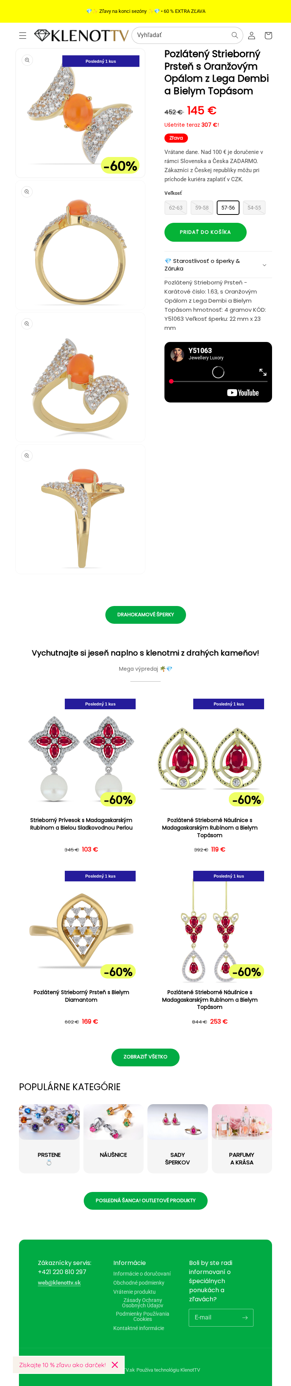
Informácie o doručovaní (142, 1274)
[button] (22, 35)
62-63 (176, 208)
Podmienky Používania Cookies (142, 1316)
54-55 (254, 208)
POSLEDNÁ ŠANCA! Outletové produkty (146, 1200)
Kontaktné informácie (138, 1328)
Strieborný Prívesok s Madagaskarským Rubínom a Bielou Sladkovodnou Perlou (81, 824)
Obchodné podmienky (138, 1283)
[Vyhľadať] (235, 35)
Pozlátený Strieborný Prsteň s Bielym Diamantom (81, 996)
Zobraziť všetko (145, 1056)
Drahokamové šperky (145, 614)
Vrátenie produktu (134, 1292)
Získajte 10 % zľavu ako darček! (62, 1365)
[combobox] (187, 35)
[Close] (115, 1365)
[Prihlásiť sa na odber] (244, 1317)
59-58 (202, 208)
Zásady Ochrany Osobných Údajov (142, 1302)
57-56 (228, 208)
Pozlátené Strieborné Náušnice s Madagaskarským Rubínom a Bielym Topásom (210, 828)
